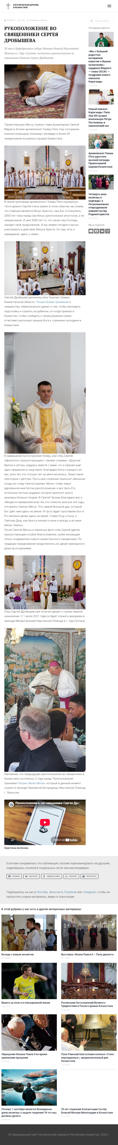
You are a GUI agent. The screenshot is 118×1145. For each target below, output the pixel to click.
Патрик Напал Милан (31, 783)
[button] (14, 876)
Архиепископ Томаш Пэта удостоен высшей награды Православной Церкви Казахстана (100, 160)
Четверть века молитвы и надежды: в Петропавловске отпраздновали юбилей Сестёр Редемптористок (98, 204)
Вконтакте (56, 892)
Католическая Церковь (26, 5)
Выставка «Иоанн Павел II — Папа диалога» (87, 954)
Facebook (70, 892)
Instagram (89, 892)
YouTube (42, 892)
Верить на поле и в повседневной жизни (25, 1002)
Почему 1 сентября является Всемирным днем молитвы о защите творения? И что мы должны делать (29, 1112)
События (43, 20)
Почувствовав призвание (52, 302)
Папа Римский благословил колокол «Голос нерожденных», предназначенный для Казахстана (87, 1057)
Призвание (34, 20)
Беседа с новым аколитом (17, 954)
